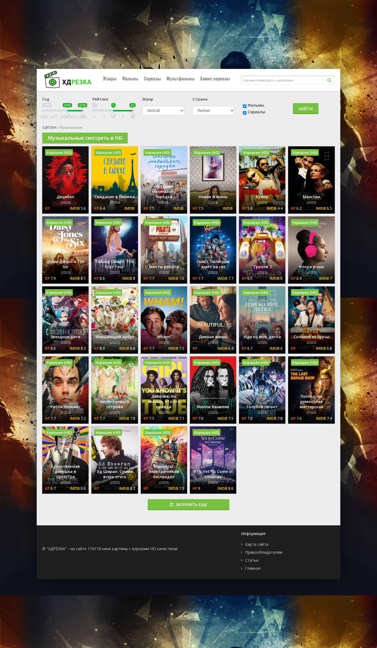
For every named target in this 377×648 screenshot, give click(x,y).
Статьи (252, 560)
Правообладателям (263, 552)
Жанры (109, 78)
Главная (253, 568)
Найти (306, 108)
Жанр (147, 99)
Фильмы (130, 78)
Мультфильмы (180, 78)
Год (45, 99)
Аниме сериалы (215, 78)
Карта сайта (256, 544)
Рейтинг (100, 99)
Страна (200, 99)
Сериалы (152, 78)
